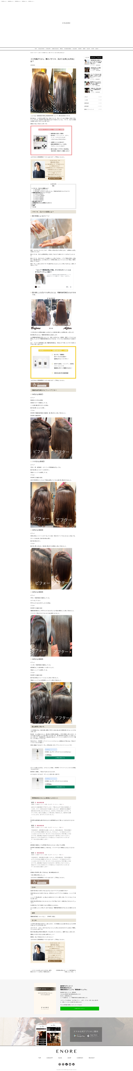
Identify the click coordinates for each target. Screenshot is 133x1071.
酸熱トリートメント (93, 109)
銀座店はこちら (24, 1)
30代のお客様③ (38, 197)
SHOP (69, 1057)
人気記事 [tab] (87, 57)
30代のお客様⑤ (38, 200)
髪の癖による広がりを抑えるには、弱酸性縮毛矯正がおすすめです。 (52, 191)
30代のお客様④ (38, 198)
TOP (39, 1057)
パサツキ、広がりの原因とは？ (40, 188)
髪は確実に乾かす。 (37, 201)
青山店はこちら (4, 1)
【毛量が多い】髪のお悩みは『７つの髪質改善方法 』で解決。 (96, 89)
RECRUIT (92, 1057)
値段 (33, 205)
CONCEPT (50, 1057)
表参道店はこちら (11, 1)
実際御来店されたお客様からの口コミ (42, 202)
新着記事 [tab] (93, 57)
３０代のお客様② (38, 195)
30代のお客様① (38, 194)
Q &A (34, 204)
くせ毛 (93, 100)
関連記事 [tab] (99, 57)
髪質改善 (93, 103)
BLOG (60, 1057)
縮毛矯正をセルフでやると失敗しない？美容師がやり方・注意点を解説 (95, 83)
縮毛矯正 (93, 106)
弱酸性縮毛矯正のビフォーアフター (41, 192)
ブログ (93, 96)
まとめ (34, 206)
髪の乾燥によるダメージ (40, 189)
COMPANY (80, 1057)
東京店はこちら (31, 1)
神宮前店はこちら (18, 1)
